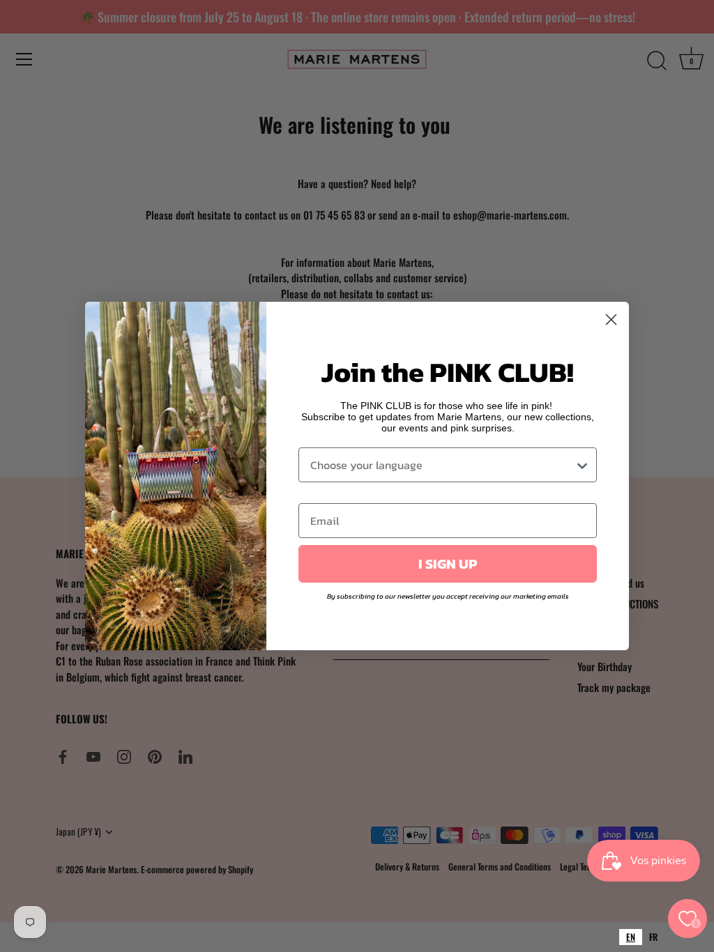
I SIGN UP (447, 563)
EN (630, 937)
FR (653, 937)
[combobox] (630, 937)
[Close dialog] (611, 319)
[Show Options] (582, 465)
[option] (653, 937)
